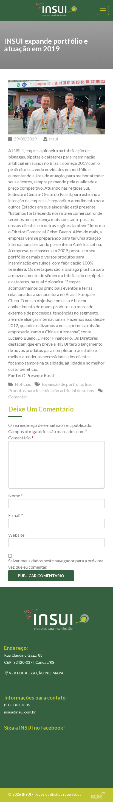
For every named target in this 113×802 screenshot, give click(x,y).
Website (16, 534)
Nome (15, 495)
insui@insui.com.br (20, 712)
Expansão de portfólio (62, 384)
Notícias (23, 384)
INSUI (26, 794)
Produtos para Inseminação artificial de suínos (51, 390)
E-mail (15, 515)
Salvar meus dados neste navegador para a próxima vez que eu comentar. (55, 563)
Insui (53, 138)
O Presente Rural (38, 375)
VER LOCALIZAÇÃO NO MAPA (36, 673)
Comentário (20, 437)
